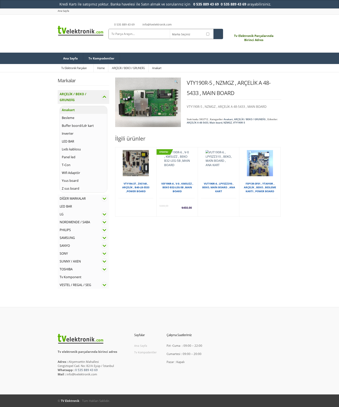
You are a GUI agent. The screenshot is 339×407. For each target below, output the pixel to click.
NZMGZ (227, 122)
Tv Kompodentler (101, 58)
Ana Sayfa (63, 10)
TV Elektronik (70, 401)
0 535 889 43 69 (86, 370)
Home (101, 68)
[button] (176, 82)
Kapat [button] (276, 4)
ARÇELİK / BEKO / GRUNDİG (250, 119)
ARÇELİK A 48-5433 (197, 122)
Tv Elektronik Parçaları (74, 68)
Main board (216, 122)
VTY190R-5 (239, 122)
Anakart (228, 119)
